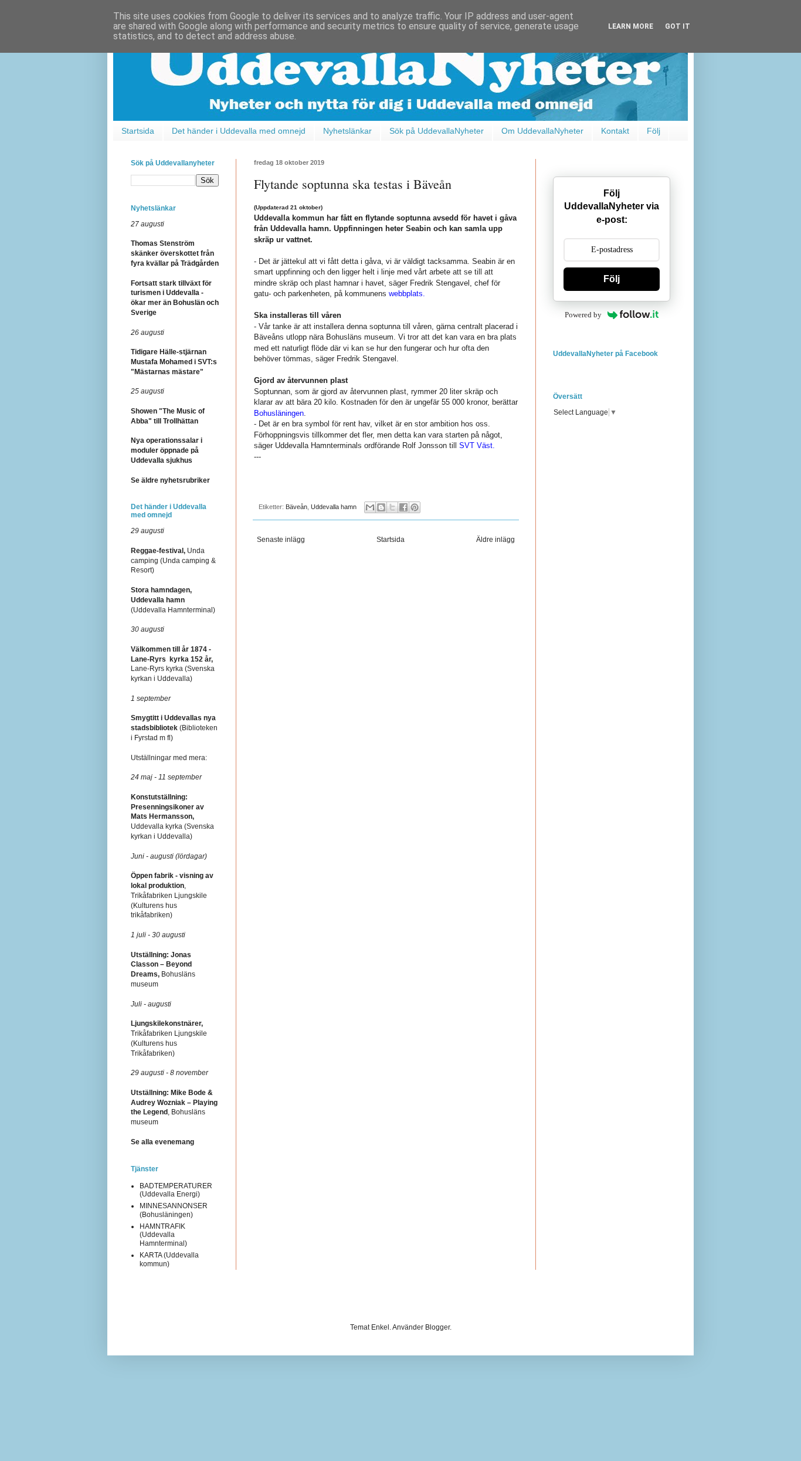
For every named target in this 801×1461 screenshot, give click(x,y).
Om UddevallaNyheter (542, 130)
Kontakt (615, 130)
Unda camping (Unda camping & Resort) (173, 561)
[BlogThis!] (381, 507)
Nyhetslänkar (347, 130)
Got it (677, 26)
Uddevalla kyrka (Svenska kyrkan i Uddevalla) (172, 816)
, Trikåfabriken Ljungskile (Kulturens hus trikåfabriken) (172, 895)
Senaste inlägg (281, 539)
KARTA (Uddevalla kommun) (169, 1259)
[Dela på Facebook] (403, 507)
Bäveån (296, 506)
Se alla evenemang (162, 1142)
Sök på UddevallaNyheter (436, 130)
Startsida (137, 130)
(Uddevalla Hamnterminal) (173, 600)
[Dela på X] (392, 507)
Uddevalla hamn (334, 506)
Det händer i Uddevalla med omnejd (239, 130)
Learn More (630, 26)
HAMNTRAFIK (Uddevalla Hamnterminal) (163, 1235)
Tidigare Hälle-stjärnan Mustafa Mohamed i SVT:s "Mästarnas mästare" (174, 362)
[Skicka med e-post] (370, 507)
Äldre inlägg (495, 539)
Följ (653, 130)
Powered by (583, 314)
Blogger (437, 1327)
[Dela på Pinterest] (414, 507)
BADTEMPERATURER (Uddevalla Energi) (176, 1190)
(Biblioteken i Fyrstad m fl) (174, 728)
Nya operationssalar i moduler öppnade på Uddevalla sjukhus (166, 450)
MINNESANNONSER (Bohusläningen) (174, 1210)
